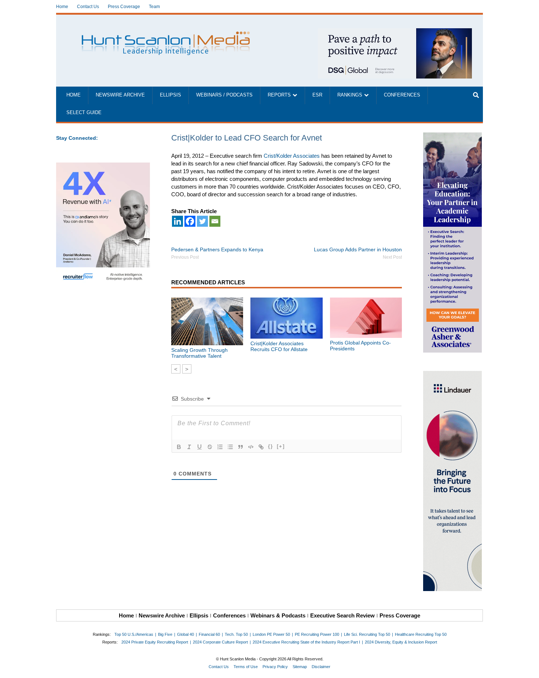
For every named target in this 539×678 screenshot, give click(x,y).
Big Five (165, 634)
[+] (281, 446)
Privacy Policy (275, 666)
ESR (317, 95)
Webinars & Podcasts (277, 615)
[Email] (214, 221)
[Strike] (210, 446)
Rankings (349, 95)
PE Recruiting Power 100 (317, 634)
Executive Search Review (342, 615)
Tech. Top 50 (236, 634)
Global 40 (185, 634)
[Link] (261, 446)
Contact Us (88, 6)
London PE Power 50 (271, 634)
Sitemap (300, 666)
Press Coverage (124, 6)
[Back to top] (528, 667)
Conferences (402, 95)
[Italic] (189, 446)
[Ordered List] (220, 446)
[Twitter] (202, 221)
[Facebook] (189, 221)
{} (270, 446)
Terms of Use (246, 666)
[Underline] (199, 446)
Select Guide (84, 112)
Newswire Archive (120, 95)
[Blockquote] (240, 446)
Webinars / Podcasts (224, 95)
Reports (279, 95)
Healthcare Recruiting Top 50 (421, 634)
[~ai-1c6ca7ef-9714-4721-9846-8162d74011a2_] (395, 32)
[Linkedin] (177, 221)
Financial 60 (209, 634)
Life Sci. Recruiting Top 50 (367, 634)
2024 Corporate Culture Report (220, 642)
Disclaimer (321, 666)
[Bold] (179, 446)
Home (62, 6)
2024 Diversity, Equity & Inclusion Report (401, 642)
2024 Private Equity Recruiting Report (154, 642)
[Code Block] (251, 446)
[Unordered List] (230, 446)
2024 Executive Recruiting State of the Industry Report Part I (306, 642)
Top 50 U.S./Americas (133, 634)
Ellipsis (170, 95)
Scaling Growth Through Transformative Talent (199, 353)
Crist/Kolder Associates (292, 156)
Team (154, 6)
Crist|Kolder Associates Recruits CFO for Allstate (279, 346)
